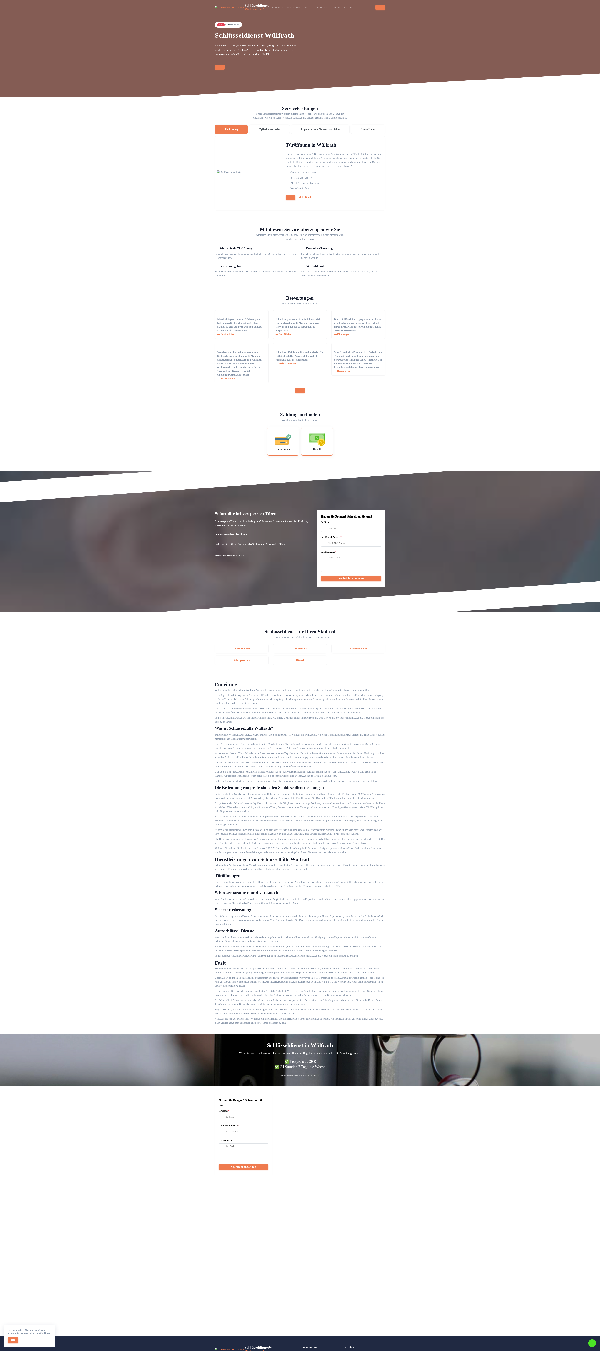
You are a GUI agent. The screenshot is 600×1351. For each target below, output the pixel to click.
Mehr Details (305, 197)
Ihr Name (325, 522)
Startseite (277, 7)
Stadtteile (322, 7)
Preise (336, 7)
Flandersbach (241, 648)
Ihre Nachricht (328, 552)
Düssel (300, 660)
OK (13, 1340)
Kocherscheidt (358, 648)
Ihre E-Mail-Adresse (330, 537)
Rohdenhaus (300, 648)
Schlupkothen (241, 660)
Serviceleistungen (298, 7)
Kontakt (349, 7)
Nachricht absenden (351, 578)
